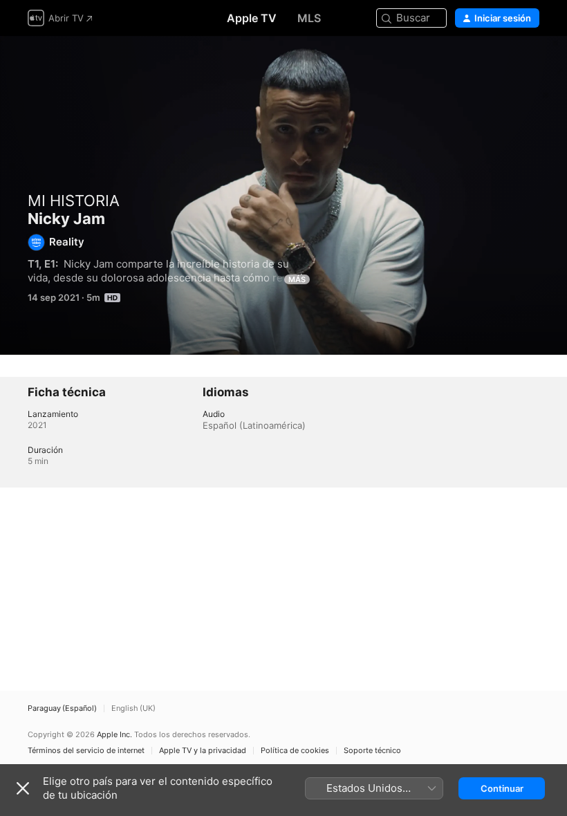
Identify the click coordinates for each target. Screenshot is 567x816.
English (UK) (133, 708)
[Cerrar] (23, 788)
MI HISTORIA (74, 201)
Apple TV (252, 18)
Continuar (502, 788)
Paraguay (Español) (62, 708)
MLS (309, 18)
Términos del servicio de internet (86, 750)
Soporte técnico (372, 750)
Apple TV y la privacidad (202, 750)
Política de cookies (295, 750)
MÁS (297, 279)
